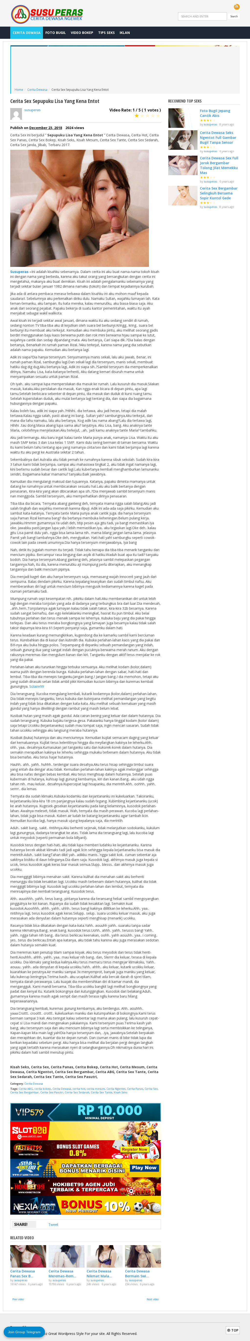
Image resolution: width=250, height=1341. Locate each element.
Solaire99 (36, 686)
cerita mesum (96, 1088)
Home (19, 90)
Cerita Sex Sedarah (77, 1092)
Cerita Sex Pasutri (51, 1092)
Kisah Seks (120, 1092)
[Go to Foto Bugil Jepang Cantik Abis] (183, 118)
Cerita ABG (26, 1088)
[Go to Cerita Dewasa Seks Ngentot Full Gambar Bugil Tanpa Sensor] (183, 140)
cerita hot (79, 1088)
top (234, 1330)
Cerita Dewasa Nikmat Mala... (99, 1273)
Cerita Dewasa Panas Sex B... (22, 1273)
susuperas (32, 110)
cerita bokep (42, 1088)
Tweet (53, 1224)
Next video (153, 1299)
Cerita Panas (135, 1088)
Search (234, 16)
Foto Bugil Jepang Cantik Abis (215, 113)
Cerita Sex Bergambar (24, 1092)
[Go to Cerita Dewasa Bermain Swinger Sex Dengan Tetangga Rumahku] (143, 1256)
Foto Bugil (55, 32)
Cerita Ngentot (115, 1088)
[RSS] (237, 7)
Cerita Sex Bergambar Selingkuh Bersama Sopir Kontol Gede (219, 193)
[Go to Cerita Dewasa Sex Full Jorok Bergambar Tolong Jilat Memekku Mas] (183, 165)
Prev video (18, 1299)
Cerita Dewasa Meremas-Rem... (62, 1273)
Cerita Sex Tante (101, 1092)
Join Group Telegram (24, 1332)
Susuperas (19, 271)
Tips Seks (106, 32)
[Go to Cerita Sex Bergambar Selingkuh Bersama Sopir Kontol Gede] (183, 195)
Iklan (125, 32)
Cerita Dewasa (27, 32)
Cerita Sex (151, 1088)
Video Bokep (82, 32)
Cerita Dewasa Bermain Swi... (137, 1273)
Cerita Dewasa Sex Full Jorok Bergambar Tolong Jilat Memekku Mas (219, 165)
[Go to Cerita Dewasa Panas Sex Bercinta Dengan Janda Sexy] (28, 1256)
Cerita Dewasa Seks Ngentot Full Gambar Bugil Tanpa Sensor (218, 137)
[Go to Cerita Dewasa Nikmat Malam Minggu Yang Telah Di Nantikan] (105, 1256)
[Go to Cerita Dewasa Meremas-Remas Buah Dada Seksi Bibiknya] (66, 1256)
